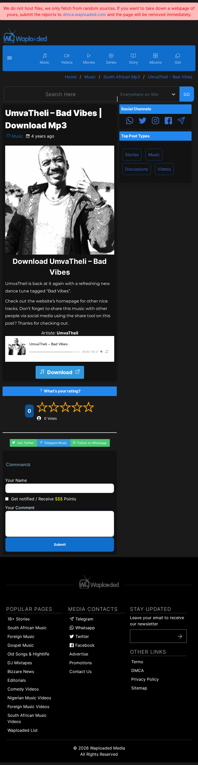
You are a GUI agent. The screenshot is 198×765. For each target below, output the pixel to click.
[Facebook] (168, 121)
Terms (137, 661)
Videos (164, 169)
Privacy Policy (145, 679)
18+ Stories (18, 618)
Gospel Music (20, 645)
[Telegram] (181, 121)
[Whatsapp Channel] (129, 121)
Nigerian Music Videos (29, 697)
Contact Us (80, 671)
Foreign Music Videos (28, 706)
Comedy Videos (23, 689)
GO (187, 94)
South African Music (27, 627)
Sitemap (139, 688)
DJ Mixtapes (19, 662)
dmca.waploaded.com (84, 14)
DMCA (137, 670)
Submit (60, 544)
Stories (132, 154)
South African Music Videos (27, 718)
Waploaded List (22, 730)
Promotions (80, 662)
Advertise (78, 654)
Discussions (136, 169)
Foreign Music (21, 636)
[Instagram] (155, 121)
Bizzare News (20, 671)
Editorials (16, 680)
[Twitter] (142, 121)
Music (17, 136)
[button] (10, 58)
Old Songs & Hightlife (28, 654)
